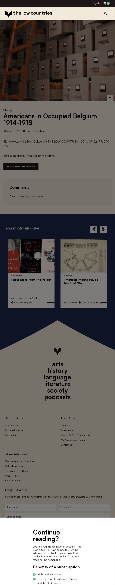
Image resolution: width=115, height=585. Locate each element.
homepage (54, 559)
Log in (36, 546)
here (76, 556)
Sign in (96, 3)
